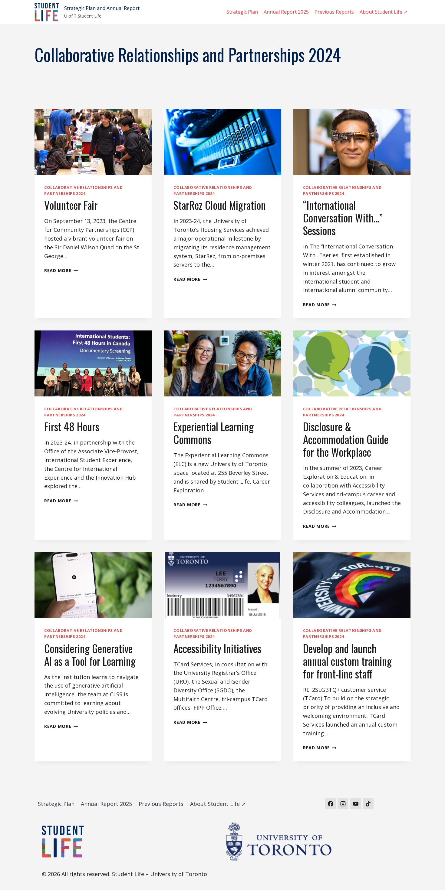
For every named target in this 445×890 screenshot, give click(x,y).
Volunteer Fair (70, 205)
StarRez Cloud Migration (219, 205)
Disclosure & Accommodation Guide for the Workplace (345, 439)
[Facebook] (330, 803)
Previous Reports (334, 11)
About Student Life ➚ (383, 11)
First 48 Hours (71, 426)
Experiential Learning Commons (213, 433)
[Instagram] (343, 803)
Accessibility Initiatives (217, 648)
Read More (61, 270)
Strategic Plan (242, 11)
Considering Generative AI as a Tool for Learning (90, 654)
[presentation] (93, 142)
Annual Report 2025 (286, 11)
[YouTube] (355, 803)
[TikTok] (368, 803)
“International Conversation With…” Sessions (343, 217)
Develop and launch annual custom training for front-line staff (347, 660)
